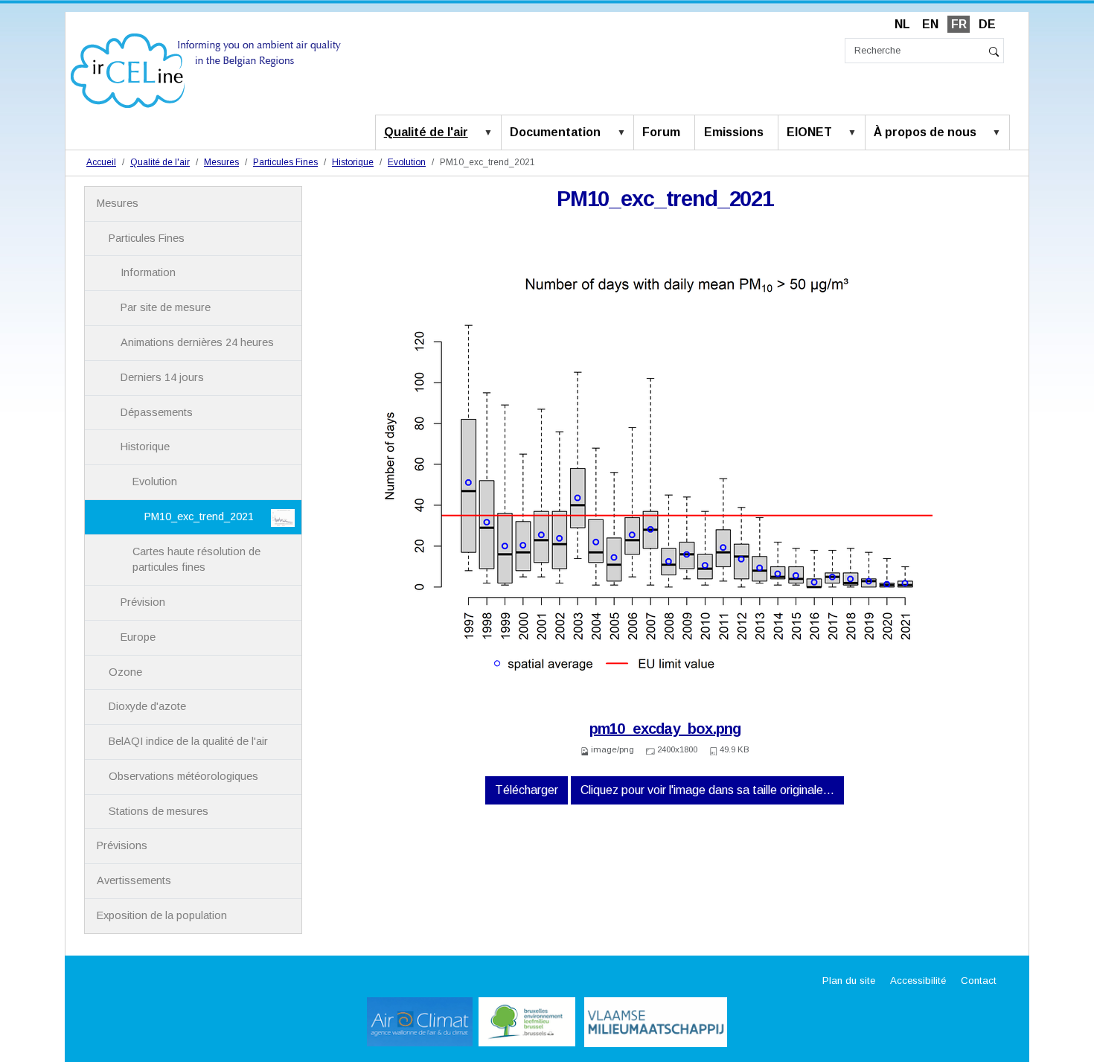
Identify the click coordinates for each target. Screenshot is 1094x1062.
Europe (138, 637)
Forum (661, 132)
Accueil (101, 162)
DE (987, 24)
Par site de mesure (166, 307)
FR (959, 24)
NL (902, 24)
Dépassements (157, 412)
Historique (353, 162)
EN (930, 24)
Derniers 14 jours (162, 377)
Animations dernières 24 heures (197, 342)
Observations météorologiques (183, 776)
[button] (491, 133)
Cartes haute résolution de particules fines (196, 560)
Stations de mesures (158, 811)
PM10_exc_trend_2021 (199, 516)
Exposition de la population (162, 915)
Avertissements (134, 880)
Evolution (407, 162)
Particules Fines (285, 162)
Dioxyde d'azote (147, 706)
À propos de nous (925, 132)
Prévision (143, 602)
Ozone (125, 672)
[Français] (206, 69)
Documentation (555, 132)
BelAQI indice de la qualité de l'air (188, 741)
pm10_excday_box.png (665, 728)
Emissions (734, 132)
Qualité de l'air (426, 132)
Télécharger (526, 790)
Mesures (221, 162)
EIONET (809, 132)
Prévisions (122, 845)
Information (148, 272)
